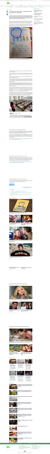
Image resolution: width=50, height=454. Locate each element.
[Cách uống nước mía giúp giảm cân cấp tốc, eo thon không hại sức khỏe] (13, 392)
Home (20, 443)
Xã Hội (30, 5)
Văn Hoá (39, 5)
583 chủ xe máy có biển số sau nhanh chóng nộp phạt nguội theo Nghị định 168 (25, 409)
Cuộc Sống (21, 5)
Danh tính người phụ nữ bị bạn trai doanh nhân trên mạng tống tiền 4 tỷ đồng (24, 403)
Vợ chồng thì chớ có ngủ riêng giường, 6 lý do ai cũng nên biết (18, 191)
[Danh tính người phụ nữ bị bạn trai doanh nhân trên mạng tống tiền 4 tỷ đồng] (28, 361)
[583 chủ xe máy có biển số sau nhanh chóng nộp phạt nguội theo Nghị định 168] (13, 373)
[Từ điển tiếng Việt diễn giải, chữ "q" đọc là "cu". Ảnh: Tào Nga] (20, 170)
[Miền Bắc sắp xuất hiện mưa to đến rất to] (20, 361)
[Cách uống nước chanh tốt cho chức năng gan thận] (13, 440)
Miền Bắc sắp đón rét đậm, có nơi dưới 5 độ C (21, 377)
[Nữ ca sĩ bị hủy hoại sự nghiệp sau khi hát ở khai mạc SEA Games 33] (28, 373)
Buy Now (30, 443)
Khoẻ (20, 392)
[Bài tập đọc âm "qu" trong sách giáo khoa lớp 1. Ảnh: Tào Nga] (20, 147)
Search (43, 0)
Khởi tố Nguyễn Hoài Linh (22, 426)
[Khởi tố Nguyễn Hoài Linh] (13, 428)
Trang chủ (11, 5)
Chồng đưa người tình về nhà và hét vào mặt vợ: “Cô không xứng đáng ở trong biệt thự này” (24, 415)
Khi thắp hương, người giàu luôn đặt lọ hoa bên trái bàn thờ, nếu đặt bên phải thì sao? (13, 366)
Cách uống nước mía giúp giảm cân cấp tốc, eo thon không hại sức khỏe (24, 391)
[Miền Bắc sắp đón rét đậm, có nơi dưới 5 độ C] (20, 373)
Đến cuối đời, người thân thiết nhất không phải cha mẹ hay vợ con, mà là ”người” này (25, 433)
